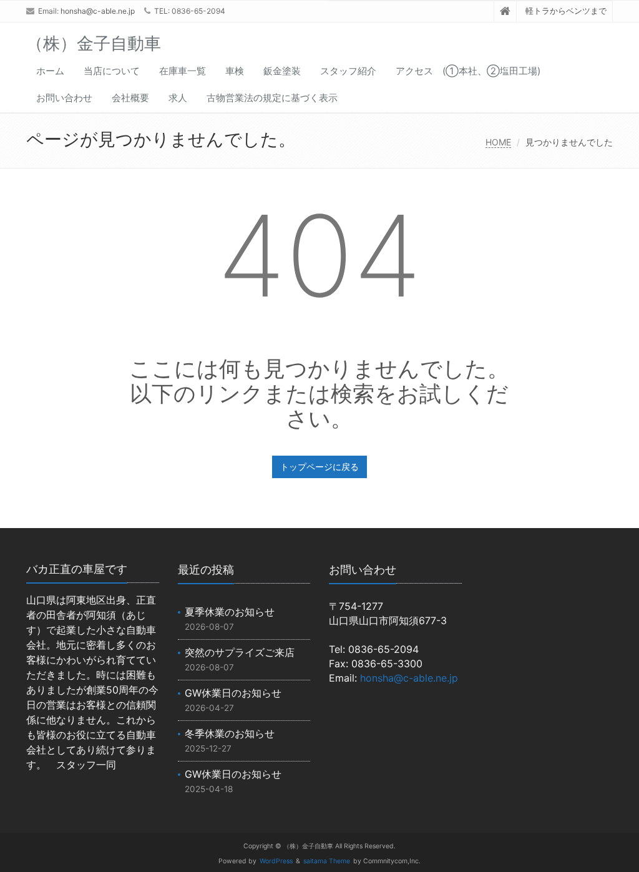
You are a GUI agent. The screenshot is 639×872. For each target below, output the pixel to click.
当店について (112, 71)
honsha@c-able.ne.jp (98, 11)
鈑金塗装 (282, 71)
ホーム (50, 71)
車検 (234, 71)
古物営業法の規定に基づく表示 (272, 98)
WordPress (276, 861)
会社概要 (130, 98)
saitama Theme (326, 861)
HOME (498, 142)
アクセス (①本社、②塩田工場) (468, 71)
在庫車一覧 (182, 71)
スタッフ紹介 (348, 71)
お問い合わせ (64, 98)
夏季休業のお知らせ (230, 611)
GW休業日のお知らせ (233, 693)
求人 (177, 98)
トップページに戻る (319, 466)
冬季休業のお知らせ (230, 733)
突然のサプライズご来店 (240, 652)
